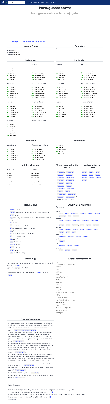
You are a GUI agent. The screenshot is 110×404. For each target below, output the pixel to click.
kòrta (10, 275)
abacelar (60, 180)
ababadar (61, 172)
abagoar (60, 197)
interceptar (76, 220)
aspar (66, 213)
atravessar (62, 236)
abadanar (61, 186)
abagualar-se (70, 197)
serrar (95, 229)
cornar (99, 177)
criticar (90, 213)
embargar (62, 245)
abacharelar (70, 180)
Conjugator (33, 2)
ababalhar (70, 172)
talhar (74, 232)
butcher (12, 212)
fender (82, 229)
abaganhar (71, 194)
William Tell (34, 373)
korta (39, 272)
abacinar (60, 183)
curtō (17, 265)
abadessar (70, 188)
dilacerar (97, 213)
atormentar (74, 213)
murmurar (76, 216)
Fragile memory (20, 370)
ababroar (61, 177)
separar (88, 225)
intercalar (70, 236)
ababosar (69, 175)
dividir (67, 225)
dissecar (68, 229)
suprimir (67, 250)
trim (11, 253)
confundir (83, 213)
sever (11, 247)
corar (91, 175)
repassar (78, 236)
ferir (69, 216)
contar (84, 175)
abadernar (61, 188)
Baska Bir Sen (19, 377)
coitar (98, 172)
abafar (68, 191)
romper (61, 232)
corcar (98, 175)
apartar (61, 225)
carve (12, 215)
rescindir (96, 225)
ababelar (60, 175)
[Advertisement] (55, 27)
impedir (69, 245)
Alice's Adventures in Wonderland (25, 330)
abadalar (69, 183)
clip (11, 218)
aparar (61, 229)
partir (82, 225)
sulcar (68, 232)
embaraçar (62, 216)
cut (11, 222)
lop (11, 239)
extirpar (75, 229)
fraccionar (75, 225)
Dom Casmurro (18, 341)
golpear (89, 229)
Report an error (12, 399)
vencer (74, 250)
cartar (84, 172)
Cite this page (13, 41)
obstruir (77, 245)
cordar (84, 177)
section (12, 244)
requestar (62, 241)
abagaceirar (61, 194)
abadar (69, 186)
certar (91, 172)
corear (91, 177)
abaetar (60, 191)
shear (11, 250)
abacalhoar (70, 177)
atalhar (61, 220)
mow (11, 242)
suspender (95, 220)
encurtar (68, 220)
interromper (85, 220)
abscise (12, 209)
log (11, 236)
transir (85, 236)
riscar (60, 250)
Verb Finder (45, 2)
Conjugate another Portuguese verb (33, 41)
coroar (84, 180)
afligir (60, 213)
